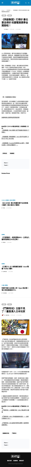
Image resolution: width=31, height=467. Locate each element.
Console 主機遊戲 (5, 200)
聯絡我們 (21, 460)
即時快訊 (5, 153)
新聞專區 (3, 15)
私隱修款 (15, 460)
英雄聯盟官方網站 (10, 97)
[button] (2, 3)
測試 (17, 345)
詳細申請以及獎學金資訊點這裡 (10, 117)
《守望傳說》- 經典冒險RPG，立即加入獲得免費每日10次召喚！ (15, 238)
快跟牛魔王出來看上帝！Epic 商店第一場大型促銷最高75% (15, 289)
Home (3, 10)
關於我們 (9, 460)
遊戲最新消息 (6, 433)
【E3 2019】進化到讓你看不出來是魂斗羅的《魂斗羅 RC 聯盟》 (15, 204)
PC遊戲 (10, 200)
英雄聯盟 (8, 10)
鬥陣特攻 (9, 304)
